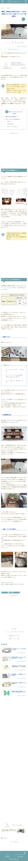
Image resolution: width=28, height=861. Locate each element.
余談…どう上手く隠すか (12, 126)
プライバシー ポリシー (20, 854)
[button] (22, 42)
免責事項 (7, 856)
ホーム (7, 854)
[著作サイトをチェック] (10, 638)
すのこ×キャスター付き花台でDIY (13, 119)
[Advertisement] (14, 148)
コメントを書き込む (14, 841)
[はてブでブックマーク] (12, 42)
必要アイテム (10, 121)
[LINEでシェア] (18, 42)
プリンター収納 (16, 592)
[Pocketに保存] (15, 42)
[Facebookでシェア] (9, 42)
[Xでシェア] (5, 42)
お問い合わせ (20, 856)
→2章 (19, 92)
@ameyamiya (22, 53)
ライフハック (5, 592)
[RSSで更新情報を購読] (17, 638)
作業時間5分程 (10, 124)
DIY (10, 592)
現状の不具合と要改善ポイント (12, 116)
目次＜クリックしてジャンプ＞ (15, 111)
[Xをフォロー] (14, 638)
